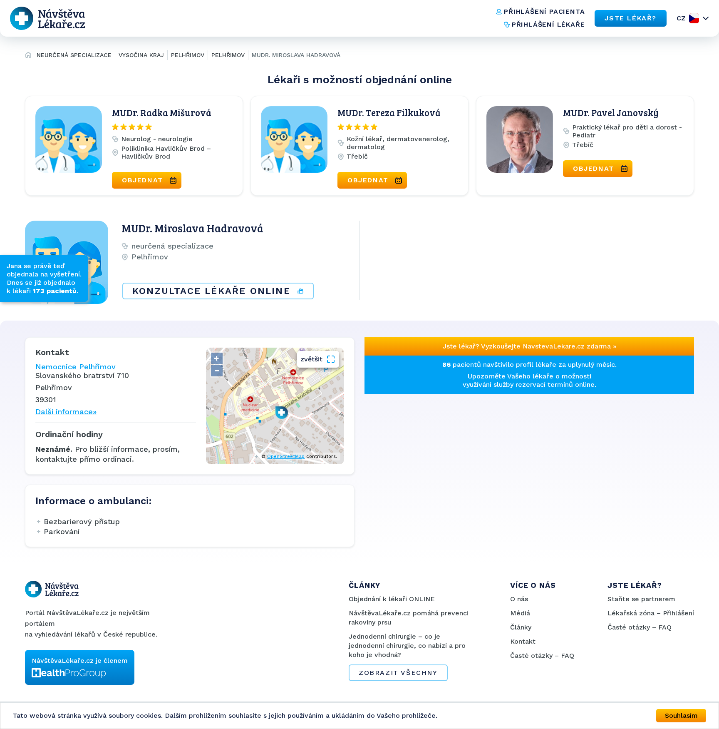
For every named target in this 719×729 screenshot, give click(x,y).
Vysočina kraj (141, 55)
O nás (519, 599)
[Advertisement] (444, 452)
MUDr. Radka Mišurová (161, 112)
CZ (681, 18)
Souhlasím (681, 715)
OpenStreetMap (286, 456)
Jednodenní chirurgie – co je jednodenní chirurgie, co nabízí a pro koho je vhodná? (407, 645)
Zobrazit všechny (398, 673)
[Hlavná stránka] (28, 56)
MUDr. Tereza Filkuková (389, 112)
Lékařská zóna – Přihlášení (650, 613)
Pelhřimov (187, 55)
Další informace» (66, 411)
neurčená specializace (74, 55)
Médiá (520, 613)
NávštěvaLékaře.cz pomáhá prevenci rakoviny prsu (409, 617)
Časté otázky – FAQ (542, 655)
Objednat (142, 180)
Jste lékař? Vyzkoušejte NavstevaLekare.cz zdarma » (529, 346)
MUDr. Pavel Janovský (611, 112)
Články (520, 627)
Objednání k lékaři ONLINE (392, 599)
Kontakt (523, 641)
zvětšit (311, 359)
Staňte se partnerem (641, 599)
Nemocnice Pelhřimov (75, 366)
